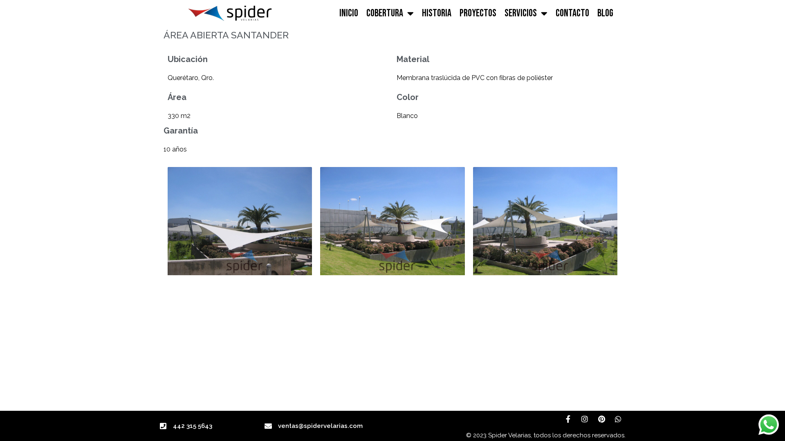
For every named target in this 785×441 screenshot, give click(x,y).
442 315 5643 (192, 426)
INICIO (348, 13)
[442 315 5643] (163, 426)
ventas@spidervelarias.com (320, 426)
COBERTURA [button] (384, 13)
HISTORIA (436, 13)
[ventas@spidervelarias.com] (268, 426)
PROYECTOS (478, 13)
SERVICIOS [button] (521, 13)
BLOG (605, 13)
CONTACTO (572, 13)
